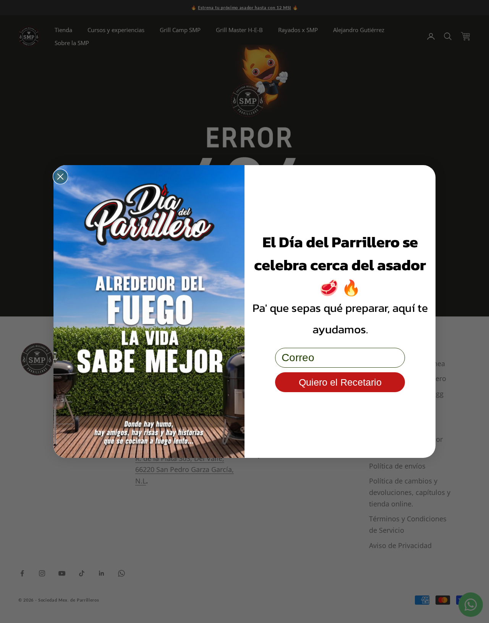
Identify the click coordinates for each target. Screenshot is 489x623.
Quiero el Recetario (340, 382)
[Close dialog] (60, 176)
